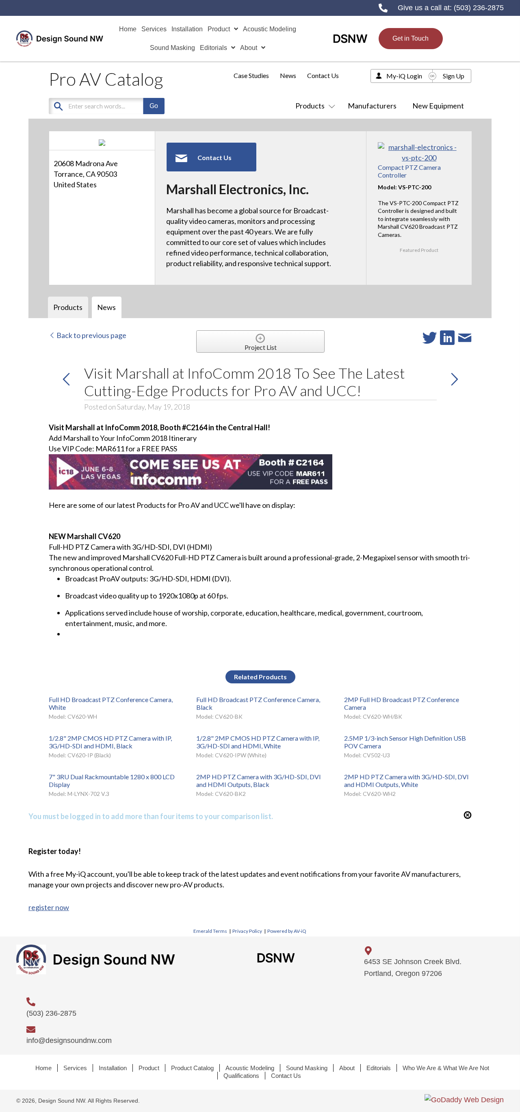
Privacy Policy (247, 931)
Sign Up (453, 76)
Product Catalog (192, 1067)
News (288, 75)
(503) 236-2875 (479, 8)
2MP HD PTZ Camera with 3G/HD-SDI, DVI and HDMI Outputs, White (406, 780)
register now (48, 907)
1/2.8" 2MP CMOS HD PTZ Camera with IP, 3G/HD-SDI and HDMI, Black (110, 742)
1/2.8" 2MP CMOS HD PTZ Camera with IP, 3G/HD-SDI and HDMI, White (257, 742)
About (347, 1067)
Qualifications (241, 1075)
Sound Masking (306, 1067)
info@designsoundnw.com (69, 1040)
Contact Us (323, 75)
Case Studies (251, 75)
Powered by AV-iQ (286, 931)
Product (149, 1067)
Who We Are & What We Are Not (446, 1067)
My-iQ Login (404, 76)
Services (75, 1067)
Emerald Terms (210, 931)
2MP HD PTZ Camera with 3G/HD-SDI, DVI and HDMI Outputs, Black (258, 780)
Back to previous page (90, 335)
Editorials (378, 1067)
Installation (113, 1067)
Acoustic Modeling (249, 1067)
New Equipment (438, 105)
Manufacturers (372, 105)
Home (43, 1067)
